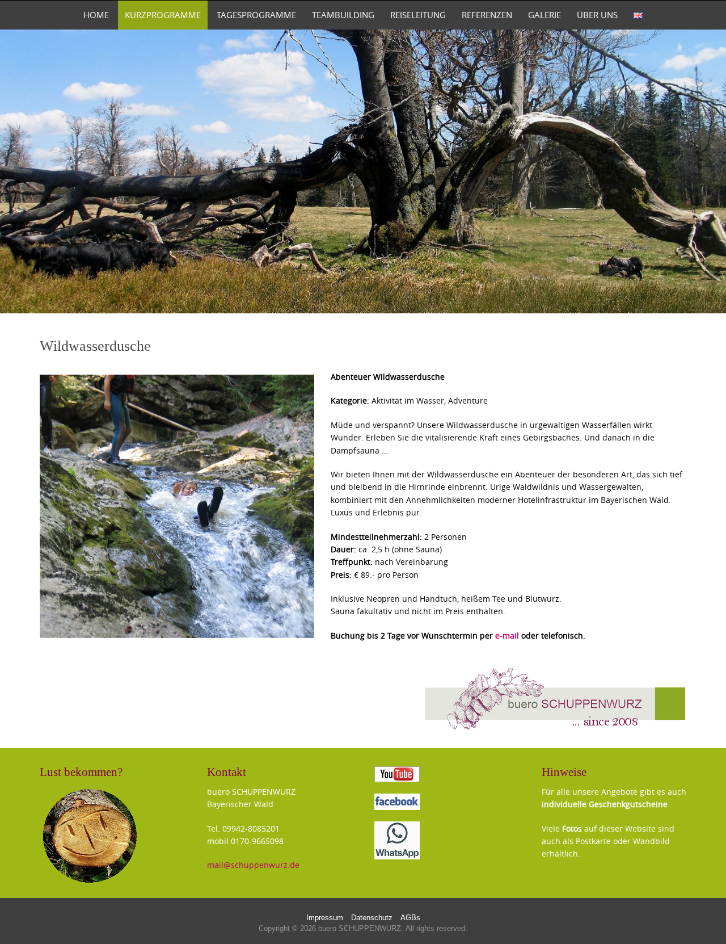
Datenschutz (371, 918)
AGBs (410, 918)
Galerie (544, 14)
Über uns (597, 14)
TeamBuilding (343, 14)
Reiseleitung (418, 14)
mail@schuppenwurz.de (253, 864)
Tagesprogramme (256, 14)
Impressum (324, 918)
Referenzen (487, 14)
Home (96, 14)
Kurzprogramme (163, 14)
